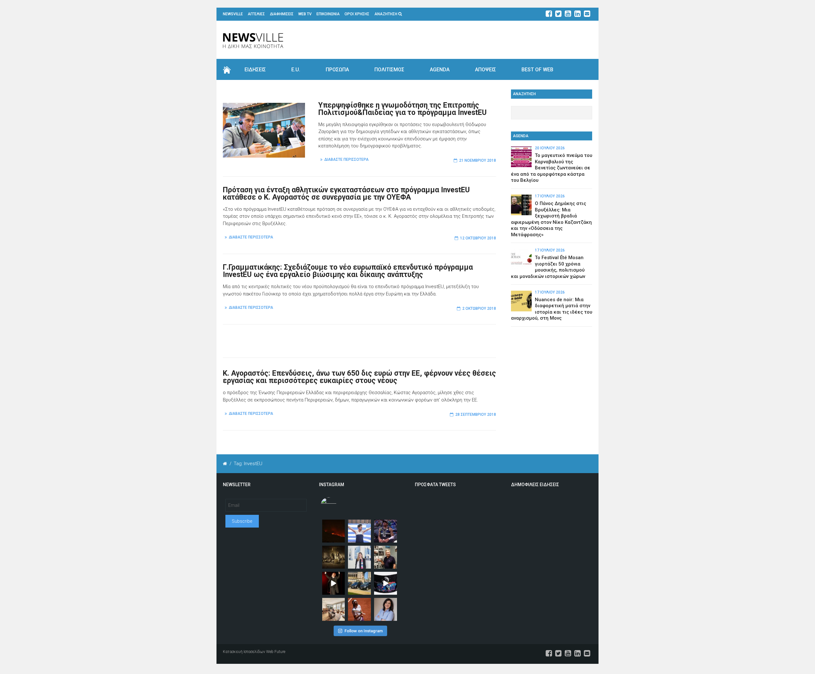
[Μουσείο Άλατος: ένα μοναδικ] (385, 557)
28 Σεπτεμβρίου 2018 (475, 414)
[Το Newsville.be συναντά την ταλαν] (359, 557)
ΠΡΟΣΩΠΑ (337, 70)
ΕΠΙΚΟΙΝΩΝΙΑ (328, 14)
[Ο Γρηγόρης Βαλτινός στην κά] (333, 583)
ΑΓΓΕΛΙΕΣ (256, 14)
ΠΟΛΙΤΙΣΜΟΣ (389, 70)
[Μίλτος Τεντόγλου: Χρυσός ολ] (359, 531)
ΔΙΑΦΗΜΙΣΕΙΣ (282, 14)
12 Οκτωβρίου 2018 (478, 238)
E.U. (295, 70)
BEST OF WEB (537, 70)
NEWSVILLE (233, 14)
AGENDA (440, 70)
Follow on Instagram (363, 630)
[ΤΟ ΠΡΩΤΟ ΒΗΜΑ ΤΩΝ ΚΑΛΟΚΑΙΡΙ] (359, 583)
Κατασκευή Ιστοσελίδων (244, 651)
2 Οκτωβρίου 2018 (479, 308)
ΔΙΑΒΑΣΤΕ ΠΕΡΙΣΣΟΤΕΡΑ (346, 159)
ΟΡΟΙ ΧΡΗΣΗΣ (356, 14)
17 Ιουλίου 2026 (550, 196)
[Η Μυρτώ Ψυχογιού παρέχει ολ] (385, 609)
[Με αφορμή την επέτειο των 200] (333, 557)
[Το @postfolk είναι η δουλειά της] (385, 583)
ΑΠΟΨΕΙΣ (485, 70)
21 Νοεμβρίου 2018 (477, 160)
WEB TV (305, 14)
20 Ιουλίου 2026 (550, 148)
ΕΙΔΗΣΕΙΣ (255, 70)
